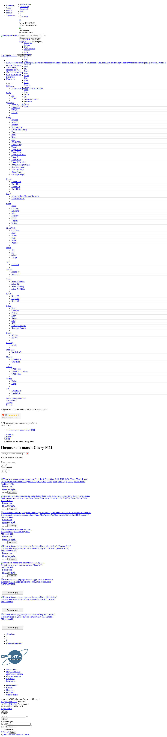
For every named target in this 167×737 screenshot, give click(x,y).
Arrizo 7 (14, 122)
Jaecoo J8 (15, 272)
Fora (13, 132)
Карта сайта (110, 63)
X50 (13, 321)
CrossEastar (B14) (19, 130)
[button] (3, 492)
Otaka (13, 218)
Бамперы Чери (17, 167)
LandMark (15, 393)
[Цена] (9, 470)
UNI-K (14, 110)
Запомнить (9, 730)
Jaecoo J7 (15, 274)
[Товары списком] (2, 465)
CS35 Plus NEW (18, 105)
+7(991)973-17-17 (9, 56)
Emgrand (15, 211)
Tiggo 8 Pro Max (18, 162)
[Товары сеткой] (5, 465)
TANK (26, 90)
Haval (26, 66)
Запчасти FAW (18, 199)
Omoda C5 (16, 359)
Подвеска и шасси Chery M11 (20, 430)
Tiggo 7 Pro (16, 152)
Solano (14, 318)
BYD (26, 47)
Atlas (13, 206)
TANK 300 (16, 374)
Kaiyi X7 (15, 301)
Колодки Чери (17, 169)
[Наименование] (6, 470)
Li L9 (13, 345)
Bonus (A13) (16, 127)
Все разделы (28, 43)
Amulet (14, 120)
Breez (13, 308)
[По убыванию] (5, 472)
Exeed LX (15, 189)
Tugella (14, 221)
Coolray (14, 208)
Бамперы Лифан (18, 325)
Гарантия (151, 63)
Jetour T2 (15, 284)
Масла (26, 106)
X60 (13, 323)
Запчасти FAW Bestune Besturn (25, 196)
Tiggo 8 (14, 157)
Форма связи (10, 15)
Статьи (8, 8)
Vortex (26, 92)
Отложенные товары (137, 63)
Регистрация (24, 16)
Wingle (14, 243)
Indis (13, 135)
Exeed (26, 57)
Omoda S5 (15, 362)
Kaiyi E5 (15, 296)
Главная (9, 434)
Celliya (14, 313)
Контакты (17, 65)
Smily (13, 316)
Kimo (13, 137)
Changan (27, 50)
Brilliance (27, 45)
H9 (12, 250)
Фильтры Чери (18, 174)
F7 (12, 252)
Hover (14, 235)
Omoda (26, 87)
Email (3, 724)
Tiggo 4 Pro (16, 149)
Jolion (13, 255)
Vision (14, 223)
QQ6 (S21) (16, 142)
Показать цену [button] (12, 593)
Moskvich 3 (16, 352)
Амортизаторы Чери (20, 164)
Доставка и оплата (14, 72)
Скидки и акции (61, 63)
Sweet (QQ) (16, 145)
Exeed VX (15, 186)
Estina (14, 381)
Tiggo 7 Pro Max (18, 154)
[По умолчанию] (2, 470)
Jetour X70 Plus (18, 289)
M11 (13, 140)
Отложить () (24, 7)
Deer (13, 233)
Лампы (26, 104)
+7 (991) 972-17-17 (9, 704)
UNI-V (14, 113)
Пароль (4, 727)
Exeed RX (15, 184)
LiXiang (26, 83)
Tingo (13, 383)
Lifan (25, 78)
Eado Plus (15, 108)
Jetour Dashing (17, 286)
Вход (21, 11)
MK (13, 213)
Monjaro (15, 216)
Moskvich (27, 85)
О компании (10, 6)
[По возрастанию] (2, 472)
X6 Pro (14, 338)
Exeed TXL (16, 181)
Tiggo (13, 147)
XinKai (26, 94)
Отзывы (9, 13)
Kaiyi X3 (15, 298)
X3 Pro (14, 335)
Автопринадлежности (31, 99)
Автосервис (49, 63)
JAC (25, 69)
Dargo (14, 257)
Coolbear (15, 230)
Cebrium (15, 311)
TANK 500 (16, 369)
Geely (26, 62)
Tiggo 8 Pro (16, 159)
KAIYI (26, 76)
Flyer (13, 98)
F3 (12, 95)
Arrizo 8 (14, 125)
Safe (13, 238)
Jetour (26, 73)
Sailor (13, 240)
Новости (9, 10)
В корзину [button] (12, 492)
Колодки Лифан (18, 328)
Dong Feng (27, 54)
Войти (12, 732)
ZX (25, 97)
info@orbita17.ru (25, 4)
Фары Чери (16, 172)
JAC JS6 (15, 265)
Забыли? (5, 732)
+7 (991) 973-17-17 (9, 701)
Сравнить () (24, 9)
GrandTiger (16, 391)
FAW (25, 59)
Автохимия (28, 102)
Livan (26, 80)
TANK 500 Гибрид (19, 371)
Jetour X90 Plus (18, 281)
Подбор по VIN (82, 63)
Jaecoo (26, 71)
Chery (26, 52)
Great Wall (27, 64)
